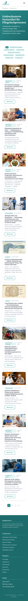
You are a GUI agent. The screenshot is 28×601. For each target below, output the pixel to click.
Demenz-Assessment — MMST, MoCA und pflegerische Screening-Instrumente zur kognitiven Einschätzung (13, 437)
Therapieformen (18, 57)
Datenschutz (5, 569)
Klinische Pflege (20, 49)
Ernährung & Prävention (9, 49)
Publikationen (5, 562)
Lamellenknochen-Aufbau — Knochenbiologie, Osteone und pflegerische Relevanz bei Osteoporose (14, 306)
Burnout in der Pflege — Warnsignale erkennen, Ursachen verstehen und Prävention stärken (13, 482)
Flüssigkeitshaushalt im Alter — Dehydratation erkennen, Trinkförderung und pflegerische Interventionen (14, 132)
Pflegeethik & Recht (20, 55)
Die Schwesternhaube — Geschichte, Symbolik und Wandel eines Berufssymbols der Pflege (14, 87)
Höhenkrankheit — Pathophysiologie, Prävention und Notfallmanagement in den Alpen (13, 350)
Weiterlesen (10, 101)
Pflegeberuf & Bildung (8, 55)
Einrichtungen (5, 564)
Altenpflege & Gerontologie (16, 47)
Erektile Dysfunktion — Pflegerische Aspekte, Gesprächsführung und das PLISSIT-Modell (14, 393)
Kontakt (4, 572)
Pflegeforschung (9, 57)
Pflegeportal (5, 8)
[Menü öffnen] (24, 3)
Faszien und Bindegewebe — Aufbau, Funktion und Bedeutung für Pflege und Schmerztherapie (13, 262)
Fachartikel (5, 559)
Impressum (5, 567)
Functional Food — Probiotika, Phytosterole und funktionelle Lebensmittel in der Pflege (14, 176)
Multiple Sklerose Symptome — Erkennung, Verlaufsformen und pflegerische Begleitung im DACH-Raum (14, 219)
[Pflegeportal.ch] (5, 3)
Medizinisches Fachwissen (14, 52)
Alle (7, 47)
